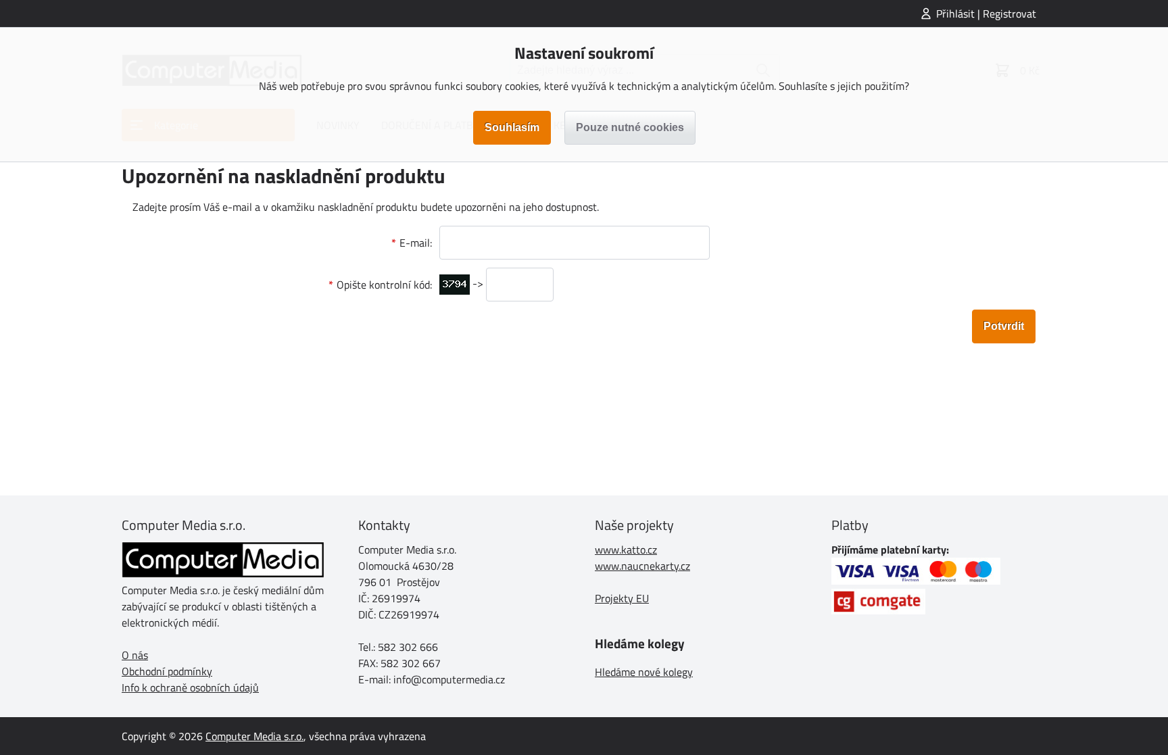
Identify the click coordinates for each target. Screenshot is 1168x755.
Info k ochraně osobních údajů (190, 687)
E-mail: (415, 243)
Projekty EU (622, 598)
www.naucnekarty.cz (642, 566)
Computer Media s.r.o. (254, 736)
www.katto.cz (626, 549)
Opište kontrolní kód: (384, 284)
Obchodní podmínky (167, 671)
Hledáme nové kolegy (644, 672)
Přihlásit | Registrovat (986, 13)
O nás (135, 655)
